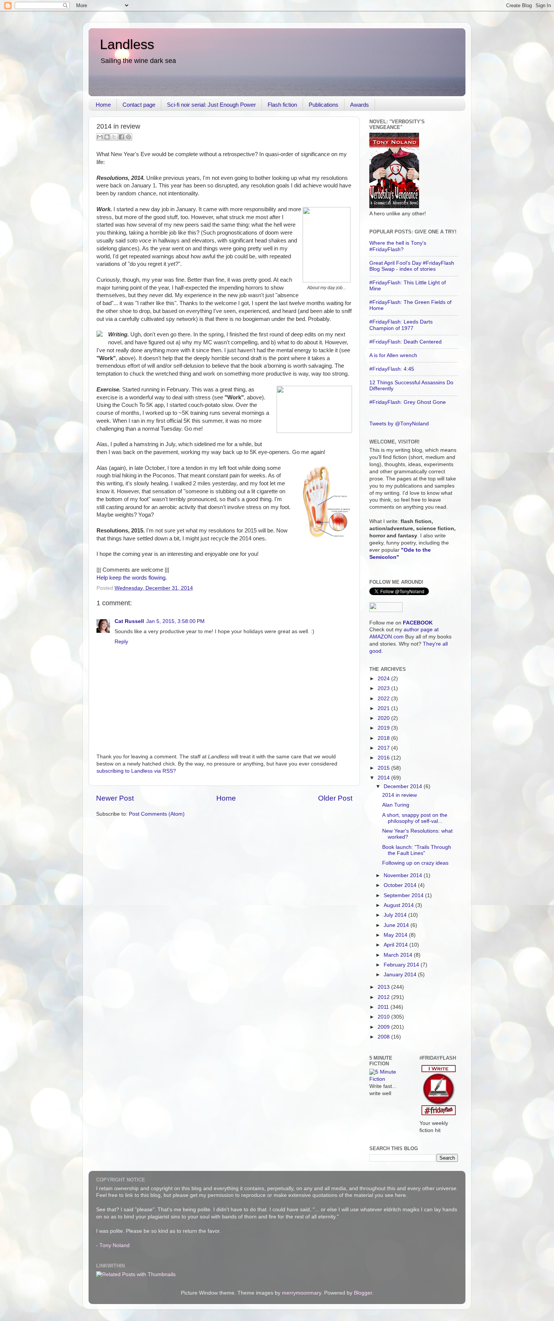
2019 (384, 728)
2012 (384, 997)
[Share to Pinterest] (128, 137)
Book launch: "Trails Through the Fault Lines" (416, 850)
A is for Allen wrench (393, 355)
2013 (384, 987)
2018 (384, 738)
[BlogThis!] (107, 137)
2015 (384, 768)
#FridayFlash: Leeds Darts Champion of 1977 (401, 325)
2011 (384, 1007)
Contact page (138, 104)
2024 (384, 678)
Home (103, 104)
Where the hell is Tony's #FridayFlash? (397, 246)
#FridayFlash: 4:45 (391, 369)
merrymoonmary (301, 1293)
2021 (384, 708)
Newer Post (115, 798)
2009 (384, 1027)
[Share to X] (114, 137)
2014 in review (399, 795)
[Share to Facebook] (121, 137)
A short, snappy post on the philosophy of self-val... (414, 818)
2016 (384, 758)
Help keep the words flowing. (131, 578)
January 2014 (401, 974)
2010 (384, 1017)
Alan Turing (395, 805)
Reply (121, 641)
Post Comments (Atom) (157, 814)
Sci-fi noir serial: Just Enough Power (211, 104)
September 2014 (404, 895)
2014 (384, 778)
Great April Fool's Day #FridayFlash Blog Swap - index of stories (411, 266)
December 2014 (404, 786)
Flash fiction (282, 104)
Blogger (363, 1293)
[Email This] (100, 137)
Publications (323, 104)
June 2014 (397, 925)
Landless (127, 44)
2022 (384, 698)
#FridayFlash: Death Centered (405, 342)
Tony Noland (114, 1245)
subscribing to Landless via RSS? (136, 771)
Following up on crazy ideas (415, 863)
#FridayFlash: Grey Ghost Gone (407, 402)
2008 (384, 1037)
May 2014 (396, 935)
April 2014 (396, 945)
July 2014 (396, 915)
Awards (359, 104)
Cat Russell (129, 621)
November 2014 (404, 875)
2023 (384, 688)
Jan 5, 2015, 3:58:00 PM (175, 621)
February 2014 (402, 965)
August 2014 (399, 905)
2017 (384, 748)
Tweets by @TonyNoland (399, 424)
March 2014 (399, 955)
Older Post (335, 798)
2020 (384, 718)
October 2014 (401, 885)
